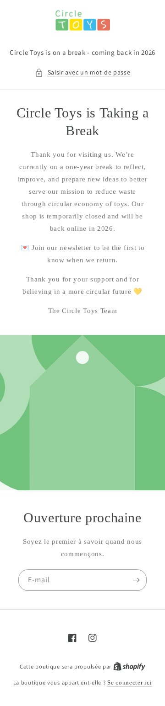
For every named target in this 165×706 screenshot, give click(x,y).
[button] (83, 72)
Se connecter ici (129, 682)
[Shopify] (129, 666)
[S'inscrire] (136, 580)
